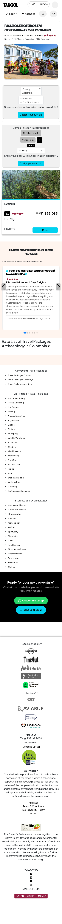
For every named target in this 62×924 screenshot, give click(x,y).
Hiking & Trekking (16, 402)
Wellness (12, 527)
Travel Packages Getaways (20, 379)
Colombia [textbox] (27, 92)
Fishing (11, 411)
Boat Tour (12, 460)
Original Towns (15, 553)
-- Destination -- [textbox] (29, 102)
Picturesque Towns (17, 549)
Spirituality (13, 531)
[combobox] (31, 91)
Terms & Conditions (33, 806)
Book (45, 230)
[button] (4, 286)
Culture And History (17, 505)
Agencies (29, 13)
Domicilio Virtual (31, 746)
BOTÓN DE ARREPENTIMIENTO (31, 896)
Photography (14, 514)
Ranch (11, 473)
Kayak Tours (13, 420)
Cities (11, 540)
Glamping (12, 486)
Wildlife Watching (16, 438)
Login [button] (12, 13)
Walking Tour (14, 482)
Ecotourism (13, 558)
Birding (11, 429)
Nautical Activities (16, 416)
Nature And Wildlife (17, 509)
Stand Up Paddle (16, 478)
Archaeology (14, 523)
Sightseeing (14, 455)
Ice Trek (11, 469)
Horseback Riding (16, 398)
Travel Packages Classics (19, 375)
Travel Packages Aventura (20, 384)
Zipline (11, 425)
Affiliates (33, 802)
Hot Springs (13, 407)
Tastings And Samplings (19, 491)
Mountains (13, 536)
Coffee (11, 567)
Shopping (13, 433)
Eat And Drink (14, 464)
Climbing (12, 447)
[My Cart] (53, 14)
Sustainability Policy (33, 809)
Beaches (12, 518)
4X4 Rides (13, 442)
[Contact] (43, 14)
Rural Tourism (14, 545)
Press (33, 813)
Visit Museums (14, 451)
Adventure (13, 562)
